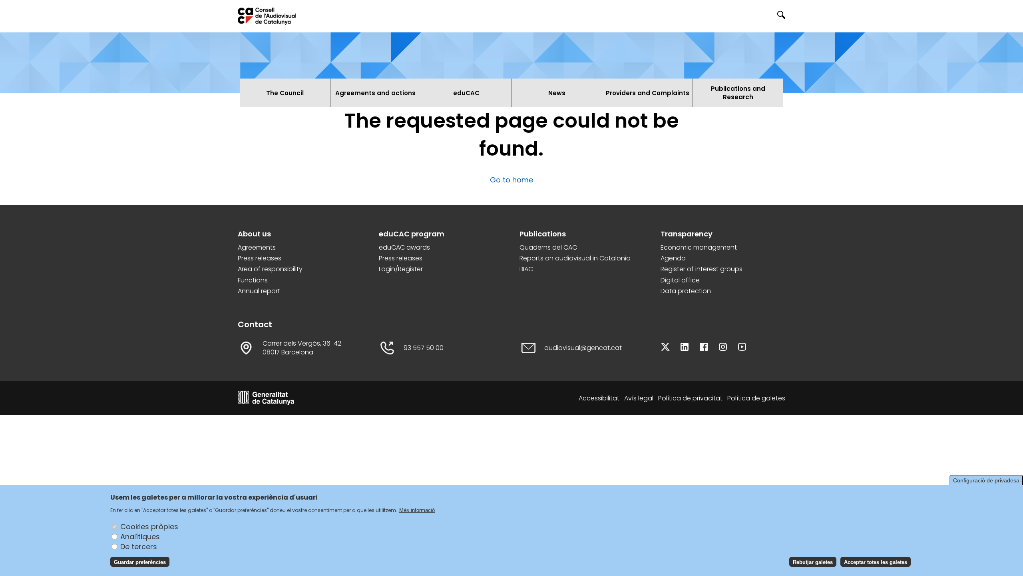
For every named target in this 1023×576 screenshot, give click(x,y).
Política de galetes (756, 398)
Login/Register (401, 269)
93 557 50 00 (424, 348)
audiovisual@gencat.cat (583, 348)
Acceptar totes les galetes (875, 562)
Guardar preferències (140, 562)
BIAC (526, 269)
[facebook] (704, 348)
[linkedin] (684, 348)
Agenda (673, 258)
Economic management (699, 247)
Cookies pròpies (149, 526)
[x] (665, 348)
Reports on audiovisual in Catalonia (575, 258)
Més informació (417, 510)
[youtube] (742, 348)
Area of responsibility (270, 269)
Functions (253, 280)
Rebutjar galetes (813, 562)
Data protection (686, 291)
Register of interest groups (701, 269)
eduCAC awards (404, 247)
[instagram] (723, 348)
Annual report (259, 291)
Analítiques (140, 536)
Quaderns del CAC (548, 247)
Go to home (511, 180)
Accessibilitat (599, 398)
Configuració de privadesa (986, 480)
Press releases (259, 258)
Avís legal (638, 398)
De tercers (138, 546)
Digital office (680, 280)
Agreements (257, 247)
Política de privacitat (690, 398)
